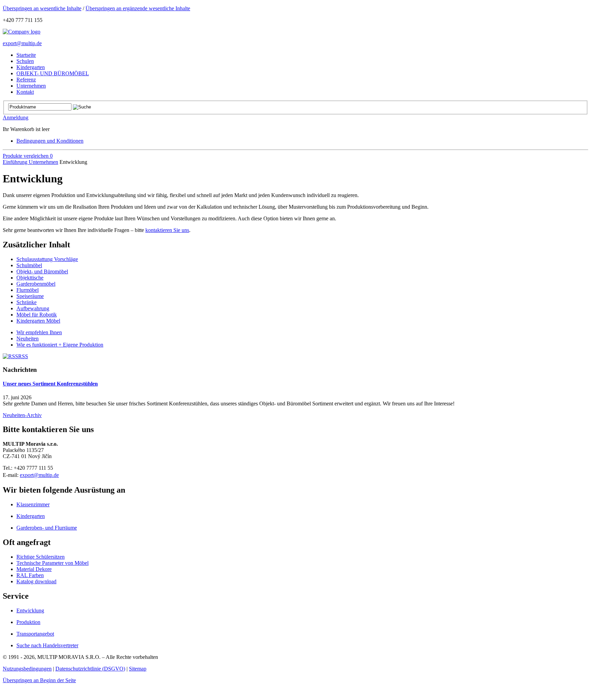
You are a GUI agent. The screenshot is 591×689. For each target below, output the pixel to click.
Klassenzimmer (33, 504)
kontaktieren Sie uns (167, 230)
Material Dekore (34, 569)
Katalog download (36, 581)
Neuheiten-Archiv (22, 415)
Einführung (16, 162)
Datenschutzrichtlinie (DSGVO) (90, 669)
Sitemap (137, 669)
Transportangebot (35, 634)
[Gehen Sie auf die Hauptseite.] (21, 32)
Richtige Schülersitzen (40, 557)
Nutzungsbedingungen (27, 669)
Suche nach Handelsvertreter (47, 645)
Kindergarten (30, 516)
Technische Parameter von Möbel (52, 563)
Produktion (28, 622)
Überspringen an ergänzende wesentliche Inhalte (138, 8)
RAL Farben (30, 575)
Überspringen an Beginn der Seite (39, 680)
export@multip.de (22, 43)
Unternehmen (43, 162)
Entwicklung (30, 610)
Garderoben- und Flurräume (46, 528)
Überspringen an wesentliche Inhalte (42, 8)
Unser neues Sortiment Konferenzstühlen (50, 384)
